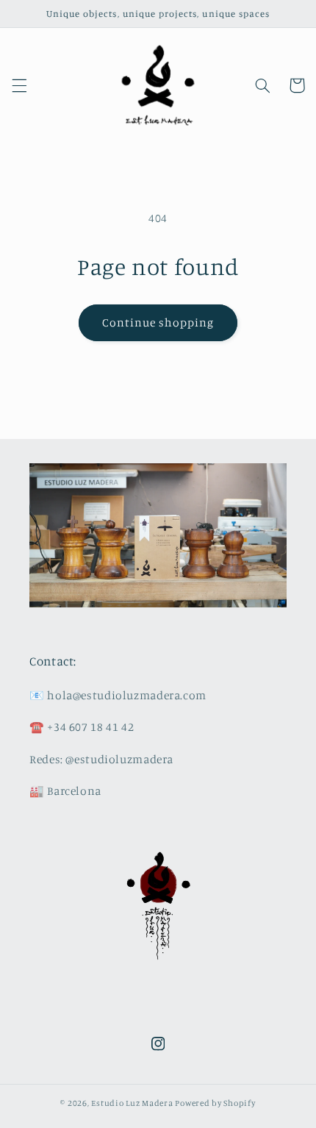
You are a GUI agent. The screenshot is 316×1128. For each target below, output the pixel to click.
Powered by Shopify (215, 1103)
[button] (19, 85)
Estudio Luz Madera (132, 1103)
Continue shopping (158, 322)
